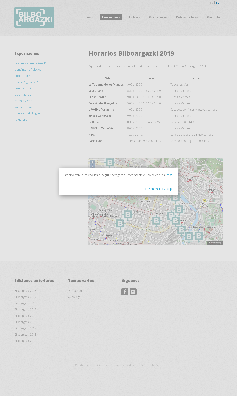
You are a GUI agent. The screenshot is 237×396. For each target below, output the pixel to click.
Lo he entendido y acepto (158, 189)
